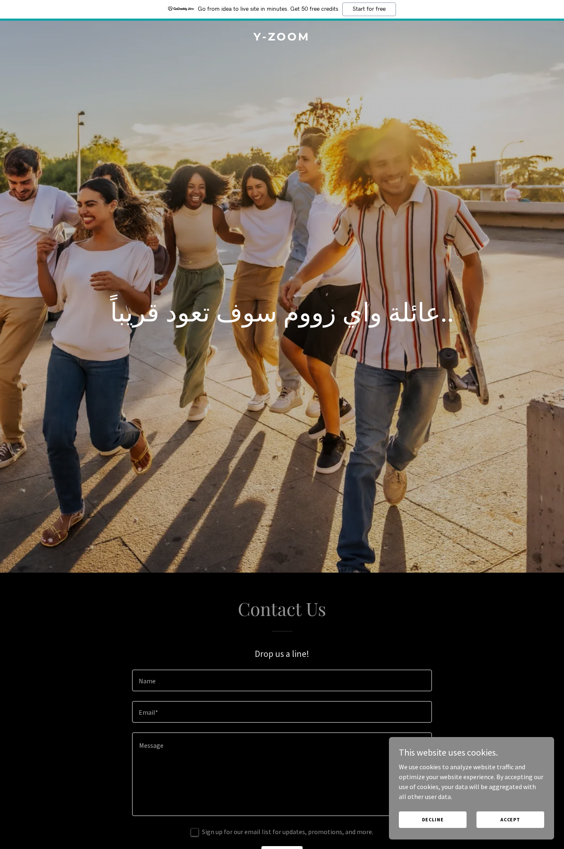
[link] (282, 38)
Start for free (369, 9)
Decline (433, 819)
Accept (510, 819)
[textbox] (281, 680)
